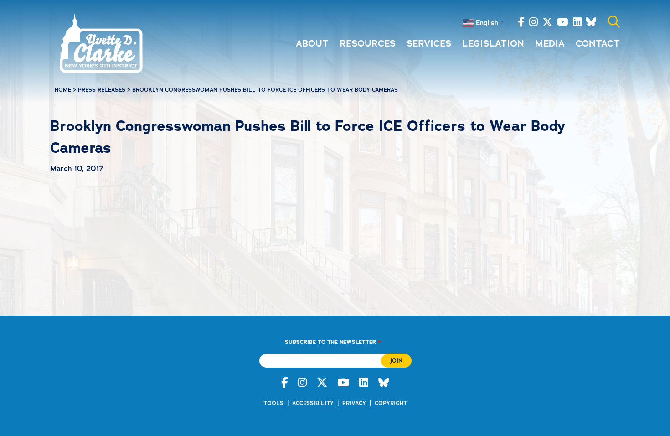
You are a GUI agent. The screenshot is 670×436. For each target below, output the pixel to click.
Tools (273, 403)
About (312, 43)
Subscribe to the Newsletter (333, 342)
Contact (598, 43)
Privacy (354, 403)
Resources (368, 43)
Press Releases (101, 89)
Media (550, 43)
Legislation (493, 43)
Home (63, 89)
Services (429, 43)
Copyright (391, 403)
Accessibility (313, 403)
